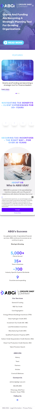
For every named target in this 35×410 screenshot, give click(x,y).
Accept (17, 209)
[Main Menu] (33, 5)
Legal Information (16, 408)
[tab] (16, 93)
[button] (32, 197)
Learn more (5, 89)
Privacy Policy (17, 212)
